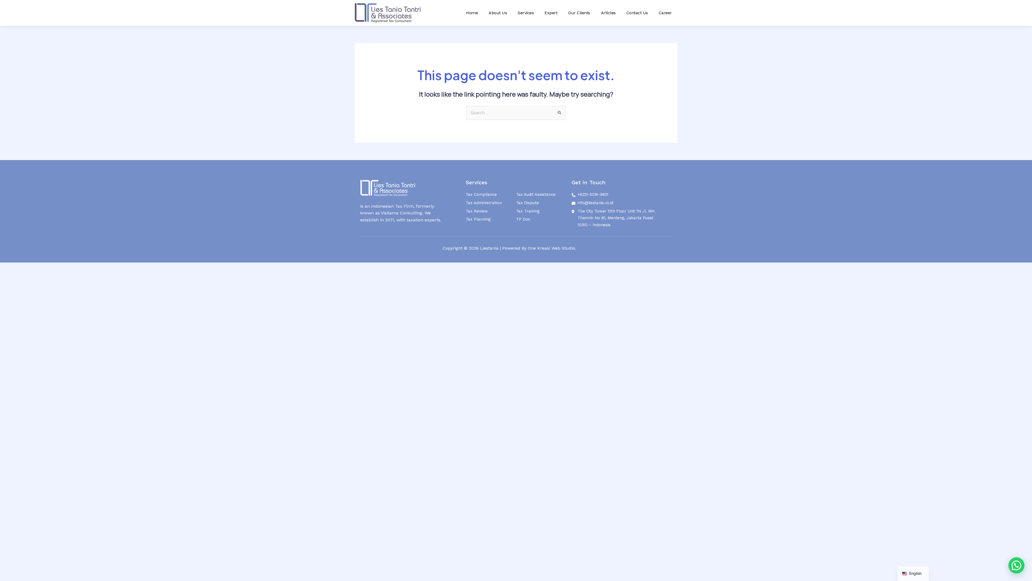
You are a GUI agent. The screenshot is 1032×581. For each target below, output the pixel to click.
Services (526, 12)
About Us (498, 12)
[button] (1016, 565)
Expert (550, 12)
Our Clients (579, 12)
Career (665, 12)
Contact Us (637, 12)
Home (472, 12)
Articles (608, 12)
